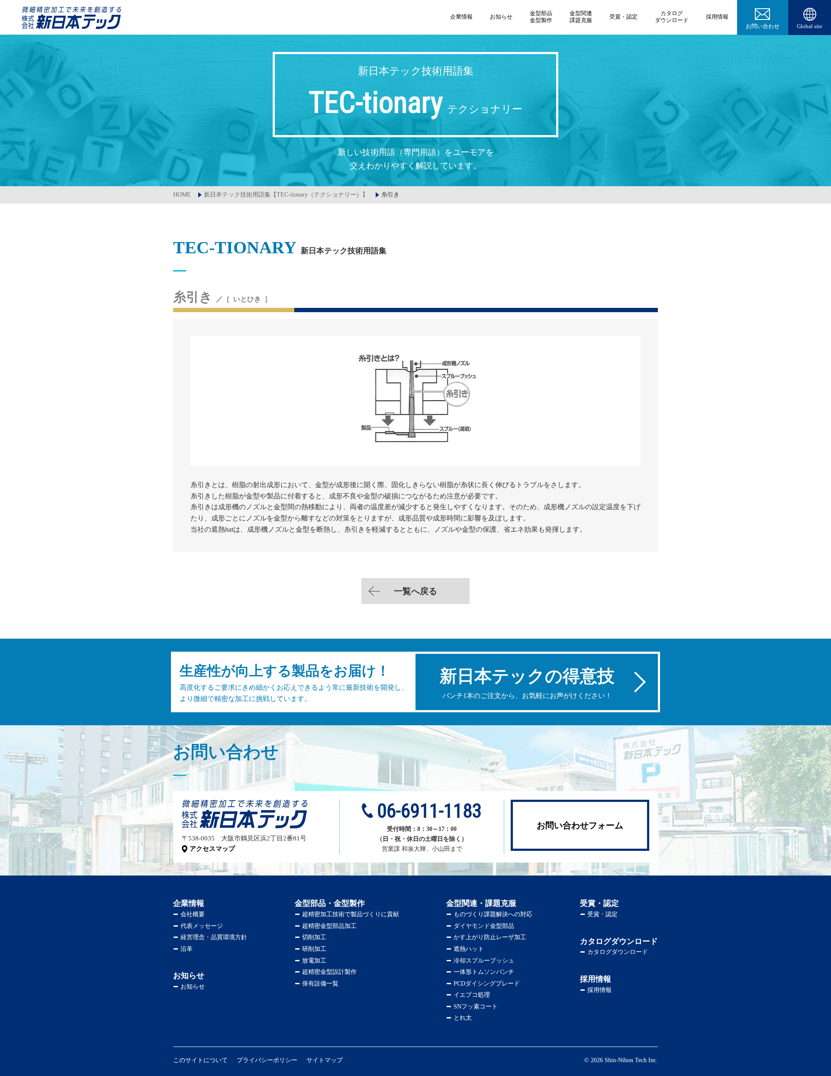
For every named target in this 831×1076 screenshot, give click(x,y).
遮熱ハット (469, 949)
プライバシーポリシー (267, 1060)
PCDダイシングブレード (487, 983)
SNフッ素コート (476, 1006)
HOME (182, 195)
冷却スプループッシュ (484, 960)
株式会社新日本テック (71, 17)
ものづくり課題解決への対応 (493, 914)
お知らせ (501, 16)
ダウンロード (672, 16)
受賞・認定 (623, 16)
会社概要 (192, 914)
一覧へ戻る (415, 591)
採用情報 (717, 16)
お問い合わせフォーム (580, 825)
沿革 (186, 949)
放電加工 (314, 960)
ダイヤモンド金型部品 (484, 926)
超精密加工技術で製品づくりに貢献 (350, 914)
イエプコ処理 (472, 995)
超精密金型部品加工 (329, 926)
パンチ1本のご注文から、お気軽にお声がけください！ (527, 682)
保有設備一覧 (320, 983)
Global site (809, 26)
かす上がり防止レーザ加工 (490, 937)
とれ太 (463, 1018)
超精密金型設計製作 (329, 972)
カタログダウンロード (617, 952)
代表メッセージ (201, 926)
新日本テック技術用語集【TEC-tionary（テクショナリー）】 (286, 195)
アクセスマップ (212, 848)
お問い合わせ (762, 26)
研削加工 (314, 949)
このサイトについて (200, 1060)
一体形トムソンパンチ (484, 972)
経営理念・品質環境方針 (213, 937)
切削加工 (314, 937)
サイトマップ (324, 1060)
